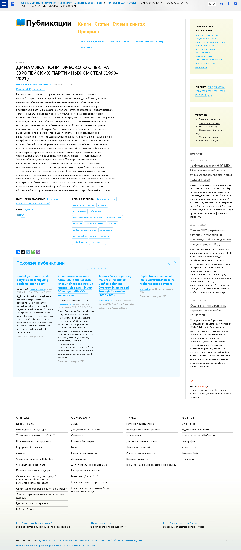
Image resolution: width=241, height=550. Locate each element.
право (198, 63)
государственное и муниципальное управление (210, 40)
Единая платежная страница (32, 503)
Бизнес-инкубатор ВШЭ (84, 476)
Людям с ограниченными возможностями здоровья (40, 496)
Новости (196, 154)
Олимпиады (78, 435)
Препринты (90, 31)
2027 (210, 86)
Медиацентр (189, 447)
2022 (210, 91)
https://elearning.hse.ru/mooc (180, 523)
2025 (222, 86)
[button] (87, 269)
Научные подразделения (140, 423)
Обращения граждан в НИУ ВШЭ (34, 458)
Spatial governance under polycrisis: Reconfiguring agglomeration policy (33, 280)
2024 (198, 91)
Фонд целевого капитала (30, 464)
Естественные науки (209, 122)
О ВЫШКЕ (23, 417)
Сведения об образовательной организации (41, 488)
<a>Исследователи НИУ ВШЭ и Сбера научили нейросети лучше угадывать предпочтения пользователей (211, 172)
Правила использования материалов (152, 41)
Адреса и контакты (48, 540)
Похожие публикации (40, 263)
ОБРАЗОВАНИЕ (81, 417)
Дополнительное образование (89, 464)
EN (214, 4)
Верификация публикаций (91, 41)
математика (201, 59)
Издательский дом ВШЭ (195, 429)
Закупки (20, 452)
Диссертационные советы (141, 441)
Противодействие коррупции (33, 470)
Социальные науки (208, 137)
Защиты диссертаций (138, 447)
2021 (216, 91)
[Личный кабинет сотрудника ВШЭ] (228, 4)
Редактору (228, 540)
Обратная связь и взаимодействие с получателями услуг (92, 489)
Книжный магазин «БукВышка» (198, 435)
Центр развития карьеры (85, 470)
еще (210, 94)
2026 (216, 86)
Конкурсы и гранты (137, 458)
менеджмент (215, 59)
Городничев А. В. (37, 289)
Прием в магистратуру (84, 452)
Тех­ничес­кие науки (208, 140)
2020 (222, 91)
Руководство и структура (31, 429)
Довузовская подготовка (85, 429)
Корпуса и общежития (29, 447)
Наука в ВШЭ (85, 46)
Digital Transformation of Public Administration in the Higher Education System (157, 280)
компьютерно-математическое (204, 54)
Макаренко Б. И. (23, 89)
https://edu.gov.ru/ (101, 523)
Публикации (49, 22)
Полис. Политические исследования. (34, 84)
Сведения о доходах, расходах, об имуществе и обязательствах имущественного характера (36, 479)
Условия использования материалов (78, 540)
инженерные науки (205, 49)
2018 (204, 94)
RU (210, 4)
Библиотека (188, 423)
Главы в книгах (129, 24)
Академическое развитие (141, 452)
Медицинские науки (209, 126)
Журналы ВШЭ (190, 452)
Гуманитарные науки (209, 119)
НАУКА (131, 417)
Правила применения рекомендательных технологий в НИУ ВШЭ (50, 545)
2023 (204, 91)
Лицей (75, 423)
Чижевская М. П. (66, 303)
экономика (201, 66)
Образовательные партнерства (89, 482)
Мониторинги (134, 435)
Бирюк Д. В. (145, 289)
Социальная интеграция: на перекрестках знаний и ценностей (208, 310)
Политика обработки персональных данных (121, 540)
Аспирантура (78, 458)
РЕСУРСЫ (188, 417)
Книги (84, 24)
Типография (188, 441)
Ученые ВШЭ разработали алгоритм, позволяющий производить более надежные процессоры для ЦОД (210, 237)
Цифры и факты (25, 423)
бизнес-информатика (206, 34)
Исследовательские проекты (143, 429)
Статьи (102, 24)
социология (209, 63)
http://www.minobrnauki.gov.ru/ (34, 523)
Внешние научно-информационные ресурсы (151, 464)
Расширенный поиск (119, 41)
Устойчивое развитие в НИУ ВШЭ (35, 435)
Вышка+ (75, 447)
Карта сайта (91, 545)
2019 (198, 94)
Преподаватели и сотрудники (33, 441)
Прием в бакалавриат (83, 441)
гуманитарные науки (206, 45)
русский (29, 209)
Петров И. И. (38, 89)
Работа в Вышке (25, 509)
